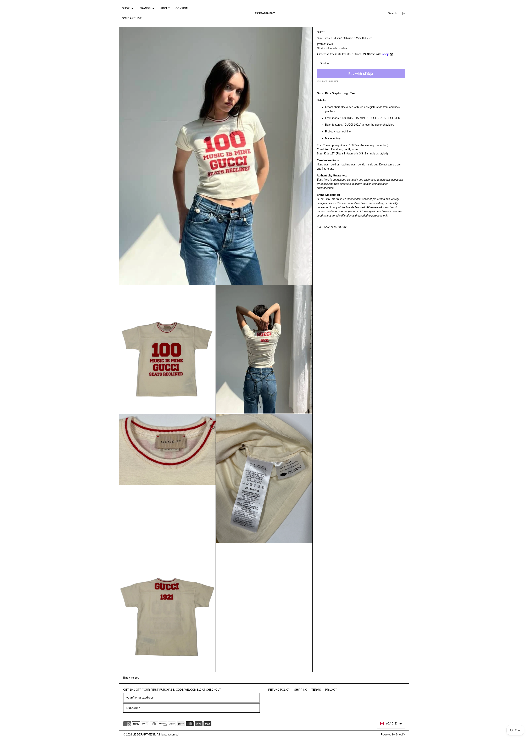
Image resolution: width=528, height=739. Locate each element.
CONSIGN (182, 8)
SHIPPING (300, 689)
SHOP (126, 8)
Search (392, 13)
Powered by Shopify (393, 734)
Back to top (131, 677)
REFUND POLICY (279, 689)
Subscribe (133, 708)
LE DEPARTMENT (144, 734)
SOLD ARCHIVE (132, 18)
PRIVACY (331, 689)
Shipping (321, 48)
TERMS (316, 689)
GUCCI (321, 32)
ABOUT (165, 8)
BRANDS (145, 8)
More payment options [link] (327, 81)
